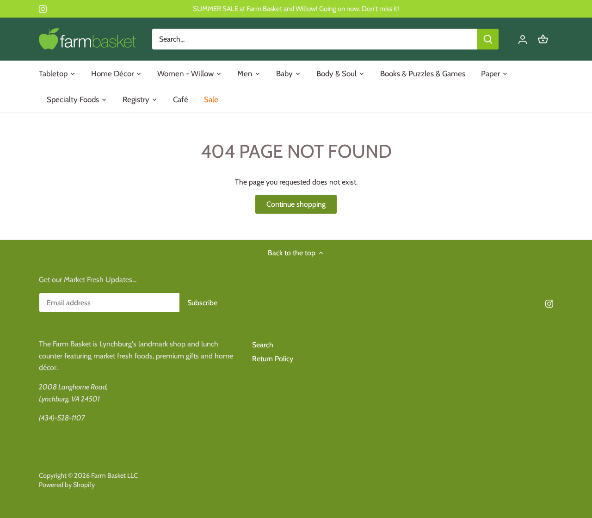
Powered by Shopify (67, 485)
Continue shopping (296, 204)
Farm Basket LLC (114, 475)
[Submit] (488, 39)
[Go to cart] (543, 39)
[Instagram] (43, 9)
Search (262, 344)
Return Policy (272, 358)
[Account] (522, 39)
